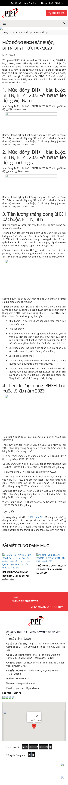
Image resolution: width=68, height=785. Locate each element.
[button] (34, 726)
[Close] (37, 715)
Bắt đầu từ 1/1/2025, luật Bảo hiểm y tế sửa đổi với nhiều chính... (15, 575)
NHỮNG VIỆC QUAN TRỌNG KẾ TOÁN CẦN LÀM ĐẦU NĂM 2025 (51, 569)
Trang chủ (7, 32)
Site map (6, 692)
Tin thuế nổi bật (41, 32)
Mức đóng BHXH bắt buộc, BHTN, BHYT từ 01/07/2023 (28, 45)
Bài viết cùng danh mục (25, 545)
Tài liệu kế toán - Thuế (22, 3)
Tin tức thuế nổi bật (51, 3)
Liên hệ (17, 692)
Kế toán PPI (36, 517)
